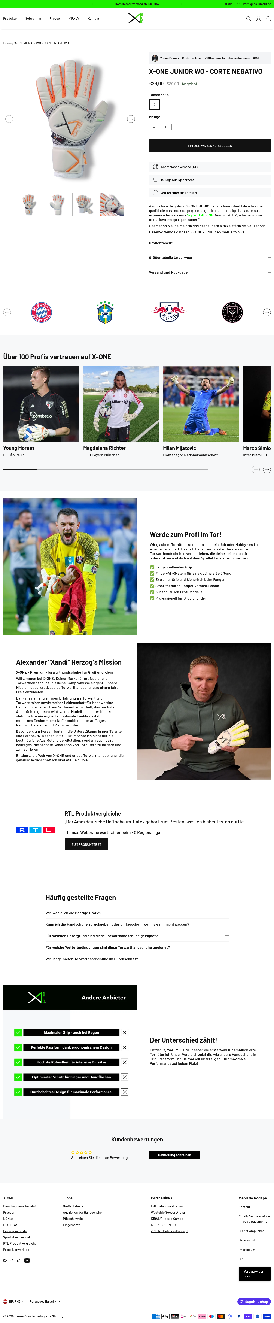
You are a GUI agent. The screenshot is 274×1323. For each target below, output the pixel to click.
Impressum (247, 1249)
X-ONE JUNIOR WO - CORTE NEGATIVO (41, 43)
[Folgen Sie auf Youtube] (27, 1260)
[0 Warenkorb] (268, 18)
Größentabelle (73, 1206)
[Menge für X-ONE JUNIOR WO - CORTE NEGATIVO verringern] (154, 127)
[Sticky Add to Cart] (255, 1310)
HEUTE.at (10, 1225)
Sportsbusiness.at (16, 1237)
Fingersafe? (71, 1225)
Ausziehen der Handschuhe (82, 1212)
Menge (154, 116)
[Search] (249, 18)
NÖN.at (8, 1218)
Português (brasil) (255, 4)
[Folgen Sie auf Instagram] (11, 1260)
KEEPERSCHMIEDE (164, 1225)
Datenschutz (248, 1240)
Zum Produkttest (86, 844)
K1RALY (73, 18)
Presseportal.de (15, 1231)
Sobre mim (33, 18)
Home (7, 43)
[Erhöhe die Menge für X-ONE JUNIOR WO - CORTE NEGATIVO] (176, 127)
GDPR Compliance (251, 1231)
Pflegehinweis (73, 1218)
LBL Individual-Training (167, 1206)
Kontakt (93, 18)
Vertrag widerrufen (254, 1273)
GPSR (242, 1259)
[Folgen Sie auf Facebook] (5, 1260)
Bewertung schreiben (174, 1155)
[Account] (258, 18)
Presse (55, 18)
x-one (19, 1316)
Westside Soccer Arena (168, 1212)
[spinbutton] (165, 127)
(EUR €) (14, 1301)
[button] (92, 4)
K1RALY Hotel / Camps (167, 1218)
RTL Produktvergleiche (19, 1243)
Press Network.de (16, 1249)
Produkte (10, 18)
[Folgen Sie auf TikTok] (18, 1260)
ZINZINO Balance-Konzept (169, 1231)
